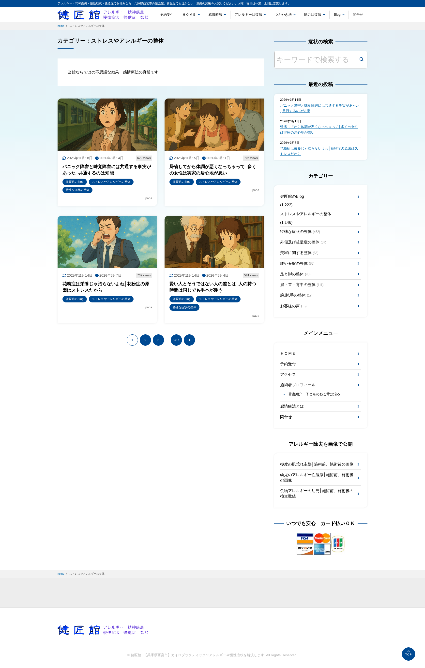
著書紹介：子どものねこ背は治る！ (315, 394)
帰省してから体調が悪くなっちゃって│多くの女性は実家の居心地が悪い (319, 129)
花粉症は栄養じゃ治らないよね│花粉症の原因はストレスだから (319, 151)
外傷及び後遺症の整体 (303, 242)
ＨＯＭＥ (189, 14)
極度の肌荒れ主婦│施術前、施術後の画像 (316, 464)
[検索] (361, 59)
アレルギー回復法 (248, 14)
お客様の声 (293, 306)
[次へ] (189, 340)
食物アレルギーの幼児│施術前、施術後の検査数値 (316, 493)
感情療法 (215, 14)
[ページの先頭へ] (408, 654)
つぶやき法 (283, 14)
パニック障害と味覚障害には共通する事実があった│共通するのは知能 (319, 108)
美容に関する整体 (299, 253)
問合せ (358, 14)
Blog (337, 14)
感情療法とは (292, 406)
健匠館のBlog (292, 196)
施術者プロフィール (298, 385)
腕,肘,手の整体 (296, 295)
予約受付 (167, 14)
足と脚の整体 (295, 274)
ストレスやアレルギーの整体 (305, 214)
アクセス (288, 374)
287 (176, 340)
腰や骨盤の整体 (297, 263)
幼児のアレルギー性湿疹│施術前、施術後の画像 (316, 477)
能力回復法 (312, 14)
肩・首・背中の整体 (301, 285)
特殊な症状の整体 (300, 231)
